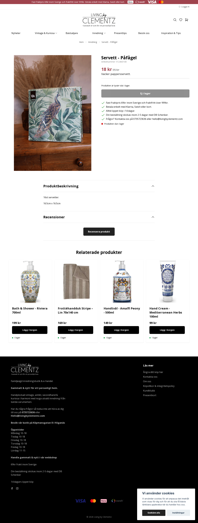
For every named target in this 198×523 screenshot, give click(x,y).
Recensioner (54, 217)
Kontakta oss (150, 376)
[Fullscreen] (53, 113)
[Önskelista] (181, 20)
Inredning (92, 42)
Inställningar (178, 513)
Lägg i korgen (29, 330)
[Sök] (175, 20)
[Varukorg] (186, 20)
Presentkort (149, 395)
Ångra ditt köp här (153, 372)
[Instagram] (17, 488)
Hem (81, 42)
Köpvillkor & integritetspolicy (159, 386)
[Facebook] (12, 488)
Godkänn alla (154, 513)
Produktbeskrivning (60, 186)
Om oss (147, 381)
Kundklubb (149, 390)
